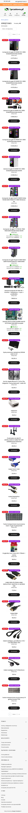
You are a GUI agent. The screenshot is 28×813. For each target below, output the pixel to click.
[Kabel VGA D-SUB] (14, 462)
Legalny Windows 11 (6, 778)
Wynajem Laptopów (6, 766)
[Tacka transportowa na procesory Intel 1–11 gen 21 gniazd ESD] (14, 517)
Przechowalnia (5, 747)
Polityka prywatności (6, 764)
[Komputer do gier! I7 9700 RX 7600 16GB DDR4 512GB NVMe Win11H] (14, 222)
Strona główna (4, 19)
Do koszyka (14, 62)
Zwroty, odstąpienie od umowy (9, 725)
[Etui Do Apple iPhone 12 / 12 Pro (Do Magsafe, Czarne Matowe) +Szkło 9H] (14, 374)
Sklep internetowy (12, 811)
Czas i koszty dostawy (6, 757)
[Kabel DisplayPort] (14, 489)
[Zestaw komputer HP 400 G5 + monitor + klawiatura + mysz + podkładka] (14, 283)
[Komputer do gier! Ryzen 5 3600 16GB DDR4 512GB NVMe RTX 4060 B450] (14, 252)
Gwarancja (4, 732)
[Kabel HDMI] (14, 606)
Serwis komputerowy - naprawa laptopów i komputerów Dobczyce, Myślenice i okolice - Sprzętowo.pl (12, 783)
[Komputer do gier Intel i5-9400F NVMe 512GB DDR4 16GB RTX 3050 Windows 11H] (14, 191)
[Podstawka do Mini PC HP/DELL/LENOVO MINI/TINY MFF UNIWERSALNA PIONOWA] (14, 431)
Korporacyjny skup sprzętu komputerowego (12, 776)
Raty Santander (5, 728)
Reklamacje (4, 735)
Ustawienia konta (5, 745)
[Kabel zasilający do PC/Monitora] (14, 663)
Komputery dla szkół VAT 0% (8, 787)
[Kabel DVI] (14, 403)
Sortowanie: (4, 26)
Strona (14, 34)
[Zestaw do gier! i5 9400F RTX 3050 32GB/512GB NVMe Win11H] (14, 103)
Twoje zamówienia (6, 742)
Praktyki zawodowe (6, 807)
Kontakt (3, 800)
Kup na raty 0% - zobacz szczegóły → (14, 4)
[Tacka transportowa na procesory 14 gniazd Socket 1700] (14, 690)
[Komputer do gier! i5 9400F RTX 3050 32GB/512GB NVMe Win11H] (14, 45)
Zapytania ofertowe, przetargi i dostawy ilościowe (14, 773)
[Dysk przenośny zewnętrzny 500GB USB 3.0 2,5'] (14, 345)
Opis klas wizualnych (6, 802)
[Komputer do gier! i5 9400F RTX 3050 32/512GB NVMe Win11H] (14, 132)
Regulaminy (4, 730)
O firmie (3, 795)
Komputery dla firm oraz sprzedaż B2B (11, 804)
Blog (2, 797)
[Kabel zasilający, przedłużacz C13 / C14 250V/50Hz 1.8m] (14, 633)
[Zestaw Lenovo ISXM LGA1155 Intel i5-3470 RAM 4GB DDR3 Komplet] (14, 314)
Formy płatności (5, 754)
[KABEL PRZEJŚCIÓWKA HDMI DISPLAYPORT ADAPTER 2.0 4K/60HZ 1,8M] (14, 575)
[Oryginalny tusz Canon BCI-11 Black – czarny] (14, 546)
